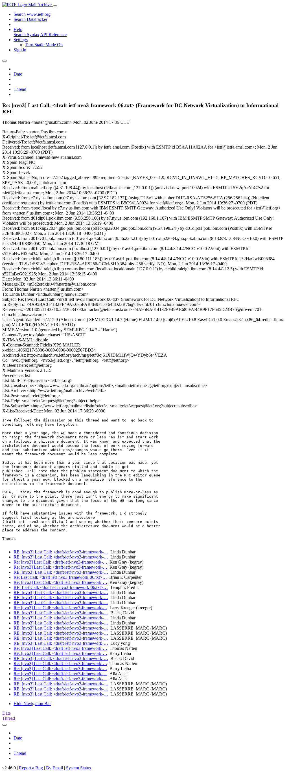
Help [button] (18, 29)
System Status (78, 767)
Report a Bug (31, 767)
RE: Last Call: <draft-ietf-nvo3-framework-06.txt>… (61, 587)
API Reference (53, 34)
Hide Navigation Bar (32, 703)
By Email (54, 767)
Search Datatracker (30, 19)
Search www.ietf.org (32, 14)
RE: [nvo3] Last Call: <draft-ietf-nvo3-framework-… (61, 551)
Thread (20, 89)
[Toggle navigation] (55, 6)
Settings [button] (21, 39)
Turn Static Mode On (44, 44)
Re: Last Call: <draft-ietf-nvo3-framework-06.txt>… (60, 577)
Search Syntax (26, 34)
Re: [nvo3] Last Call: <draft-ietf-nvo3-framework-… (60, 562)
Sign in (20, 49)
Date (18, 74)
